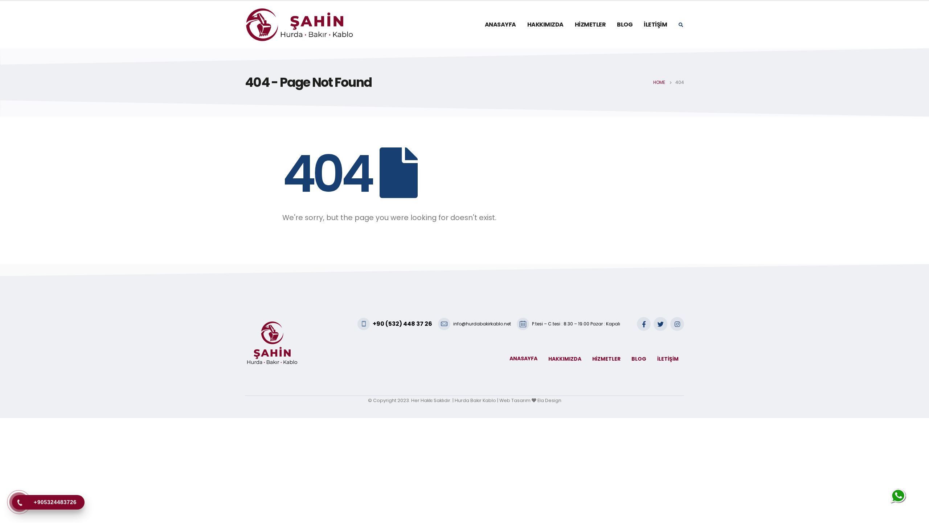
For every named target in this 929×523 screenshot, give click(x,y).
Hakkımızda (545, 24)
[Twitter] (660, 324)
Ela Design (549, 400)
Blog (625, 24)
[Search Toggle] (681, 25)
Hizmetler (590, 24)
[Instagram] (677, 324)
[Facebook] (644, 324)
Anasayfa (500, 24)
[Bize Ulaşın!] (898, 497)
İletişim (655, 24)
